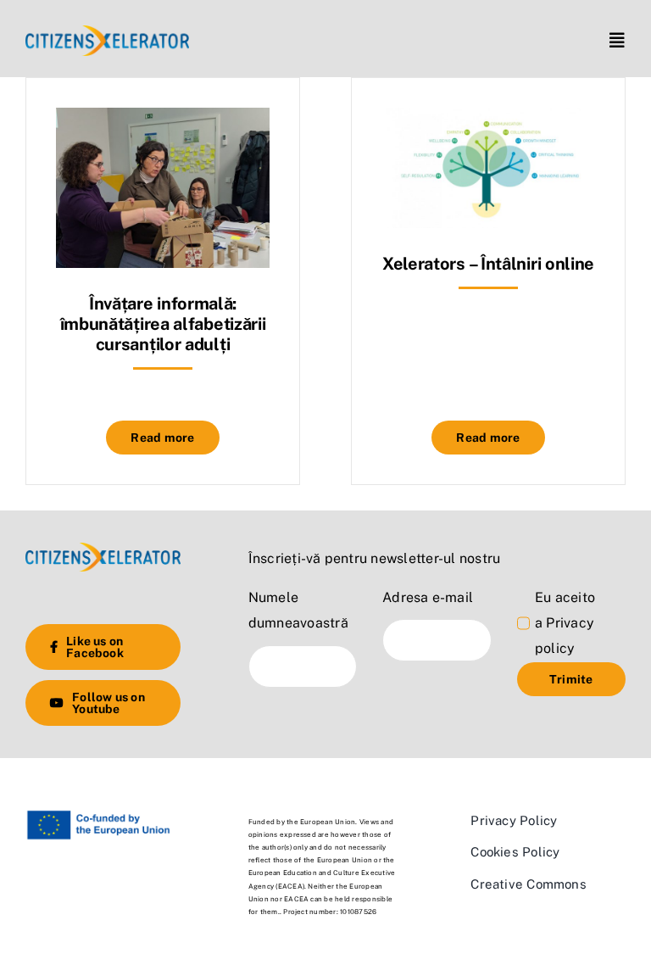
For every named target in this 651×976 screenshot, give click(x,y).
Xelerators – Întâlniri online (488, 264)
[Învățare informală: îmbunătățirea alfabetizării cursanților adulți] (163, 120)
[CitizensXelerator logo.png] (107, 32)
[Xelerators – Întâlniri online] (488, 120)
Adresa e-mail (427, 597)
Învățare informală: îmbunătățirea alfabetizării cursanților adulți (163, 323)
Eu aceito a (565, 623)
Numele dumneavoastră (298, 610)
